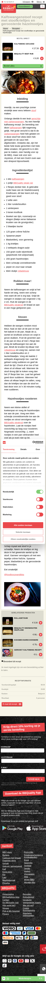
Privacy (5, 914)
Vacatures (27, 900)
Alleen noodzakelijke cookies (23, 539)
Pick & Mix (28, 852)
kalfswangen (16, 127)
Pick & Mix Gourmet (11, 911)
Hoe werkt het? (9, 905)
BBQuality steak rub (23, 183)
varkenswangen (12, 134)
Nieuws (5, 908)
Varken (27, 871)
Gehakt (5, 863)
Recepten (16, 28)
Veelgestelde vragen (32, 903)
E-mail (4, 767)
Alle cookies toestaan (23, 525)
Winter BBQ (29, 880)
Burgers (5, 855)
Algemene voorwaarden (28, 914)
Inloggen (26, 2)
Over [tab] (38, 449)
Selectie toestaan (23, 532)
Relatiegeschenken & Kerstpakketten (33, 856)
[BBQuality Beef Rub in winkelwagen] (42, 58)
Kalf (4, 869)
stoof (33, 110)
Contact (5, 900)
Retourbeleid (28, 897)
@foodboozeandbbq (14, 574)
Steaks (27, 868)
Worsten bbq (29, 882)
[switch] (39, 499)
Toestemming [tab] (8, 449)
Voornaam (6, 747)
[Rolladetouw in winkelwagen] (40, 622)
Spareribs (28, 863)
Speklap (27, 866)
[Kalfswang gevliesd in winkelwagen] (42, 48)
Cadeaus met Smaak (11, 858)
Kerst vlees (7, 872)
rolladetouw (23, 271)
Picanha (6, 883)
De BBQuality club (10, 903)
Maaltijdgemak (8, 880)
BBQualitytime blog (10, 897)
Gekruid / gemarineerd (12, 866)
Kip (3, 875)
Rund (26, 860)
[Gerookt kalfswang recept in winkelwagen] (40, 654)
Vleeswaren (29, 874)
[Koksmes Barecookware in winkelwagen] (40, 644)
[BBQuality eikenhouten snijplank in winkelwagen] (40, 634)
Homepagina (8, 894)
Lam (4, 877)
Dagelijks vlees (9, 861)
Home (5, 28)
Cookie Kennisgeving (29, 909)
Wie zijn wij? (28, 905)
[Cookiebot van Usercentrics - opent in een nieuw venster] (32, 442)
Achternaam (6, 757)
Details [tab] (23, 449)
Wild (26, 877)
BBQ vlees (7, 852)
